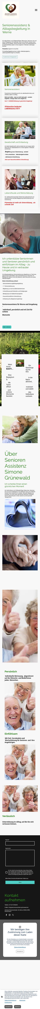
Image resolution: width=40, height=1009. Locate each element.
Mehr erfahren (6, 327)
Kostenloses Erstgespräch (10, 57)
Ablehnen (17, 1006)
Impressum (22, 1000)
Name (7, 840)
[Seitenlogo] (10, 10)
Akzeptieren (20, 951)
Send (20, 882)
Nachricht (8, 848)
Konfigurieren (8, 1002)
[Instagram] (9, 915)
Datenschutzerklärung (20, 947)
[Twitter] (13, 915)
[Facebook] (6, 915)
